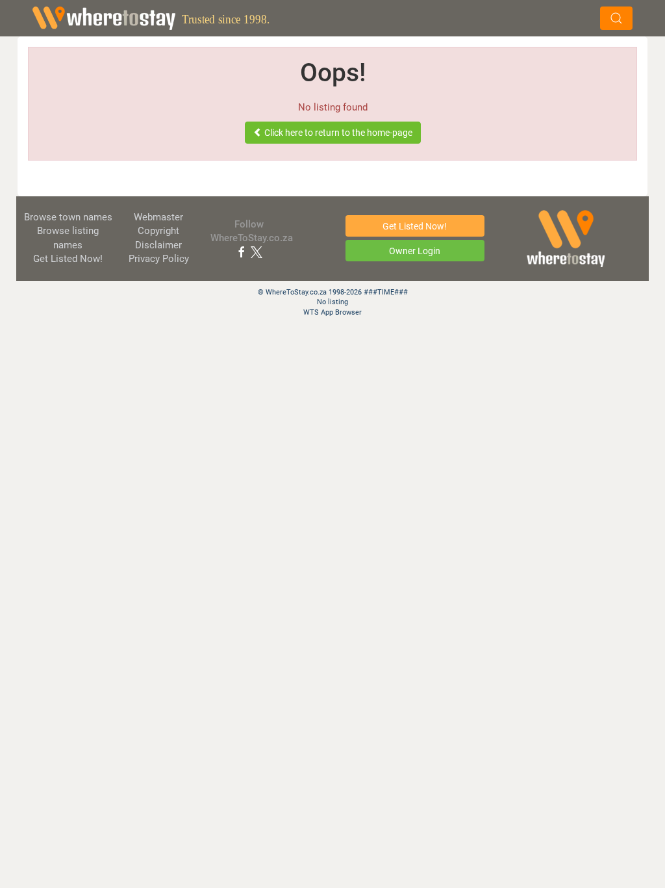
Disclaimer (158, 245)
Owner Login (414, 251)
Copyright (158, 231)
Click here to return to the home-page (337, 132)
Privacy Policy (159, 259)
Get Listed (68, 259)
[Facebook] (241, 251)
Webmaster (158, 217)
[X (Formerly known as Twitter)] (256, 251)
